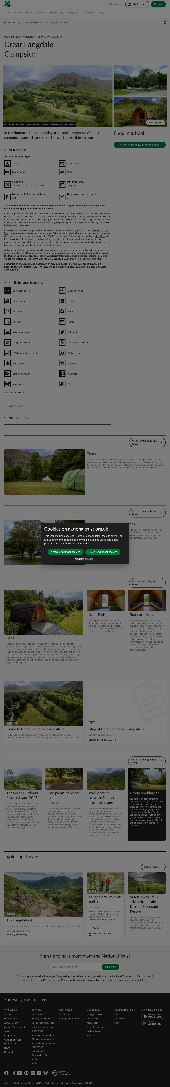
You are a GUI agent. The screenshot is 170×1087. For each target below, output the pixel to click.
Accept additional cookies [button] (65, 552)
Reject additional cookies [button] (103, 552)
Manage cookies (84, 559)
